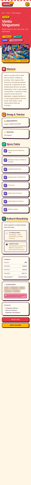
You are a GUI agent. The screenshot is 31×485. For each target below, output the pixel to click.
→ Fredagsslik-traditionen (11, 308)
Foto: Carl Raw (24, 60)
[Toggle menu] (27, 4)
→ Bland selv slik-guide (10, 310)
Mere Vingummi (15, 325)
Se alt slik (15, 319)
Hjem (3, 13)
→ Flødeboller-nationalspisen (12, 312)
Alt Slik (8, 13)
